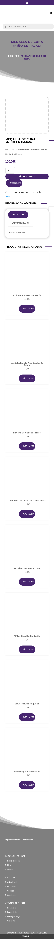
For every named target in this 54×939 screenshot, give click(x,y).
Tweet (8, 196)
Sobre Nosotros (13, 861)
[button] (14, 183)
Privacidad (11, 886)
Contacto (11, 921)
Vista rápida (44, 262)
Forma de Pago (13, 912)
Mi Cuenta (11, 908)
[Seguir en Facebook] (7, 847)
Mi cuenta (27, 3)
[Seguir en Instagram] (18, 847)
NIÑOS (18, 56)
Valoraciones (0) (20, 223)
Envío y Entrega (13, 916)
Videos (10, 869)
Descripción (18, 214)
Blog (9, 865)
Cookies (10, 891)
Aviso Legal (12, 882)
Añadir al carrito (27, 176)
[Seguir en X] (13, 847)
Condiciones (12, 895)
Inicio (10, 56)
